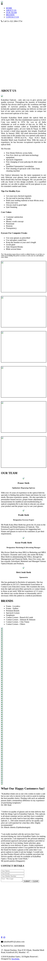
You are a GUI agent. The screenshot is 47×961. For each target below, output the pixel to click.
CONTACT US (12, 17)
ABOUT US (11, 10)
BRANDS (10, 15)
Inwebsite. (16, 959)
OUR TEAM (11, 12)
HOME (9, 8)
